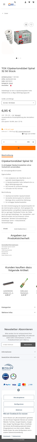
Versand (17, 115)
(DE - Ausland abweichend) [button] (23, 131)
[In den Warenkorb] (3, 19)
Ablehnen (19, 410)
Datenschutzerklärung (10, 336)
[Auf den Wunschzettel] (31, 24)
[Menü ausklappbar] (4, 4)
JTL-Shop (22, 439)
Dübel (11, 83)
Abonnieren (28, 345)
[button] (25, 2)
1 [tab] (16, 58)
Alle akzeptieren (19, 397)
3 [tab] (20, 58)
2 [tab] (18, 58)
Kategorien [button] (6, 307)
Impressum (6, 436)
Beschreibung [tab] (7, 155)
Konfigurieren (19, 404)
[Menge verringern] (4, 142)
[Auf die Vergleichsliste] (26, 24)
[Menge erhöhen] (33, 142)
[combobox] (18, 103)
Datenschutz (16, 436)
